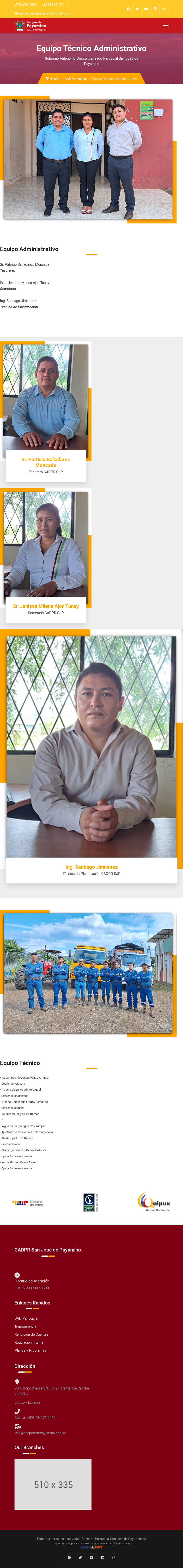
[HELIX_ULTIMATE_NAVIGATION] (165, 25)
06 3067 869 (27, 4)
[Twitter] (137, 8)
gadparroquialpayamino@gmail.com (44, 13)
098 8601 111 (55, 4)
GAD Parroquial (26, 1318)
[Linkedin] (155, 8)
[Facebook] (128, 8)
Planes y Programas (30, 1350)
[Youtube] (146, 8)
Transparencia (25, 1326)
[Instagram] (164, 8)
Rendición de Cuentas (31, 1334)
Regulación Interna (29, 1342)
